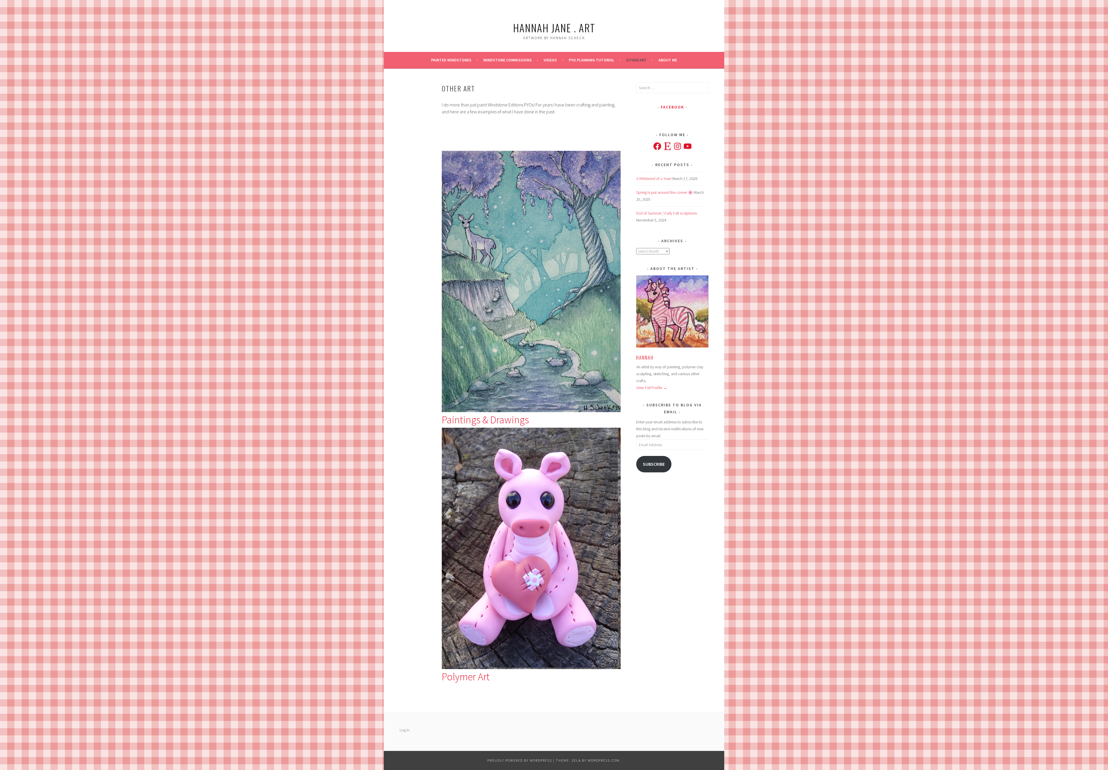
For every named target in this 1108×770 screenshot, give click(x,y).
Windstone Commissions (507, 60)
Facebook (672, 107)
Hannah (645, 357)
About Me (667, 60)
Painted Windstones (451, 60)
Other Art (636, 60)
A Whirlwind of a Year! (653, 178)
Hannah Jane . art (554, 27)
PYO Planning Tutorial (591, 60)
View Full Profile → (651, 387)
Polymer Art (466, 676)
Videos (550, 60)
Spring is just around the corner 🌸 (664, 192)
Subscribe (654, 464)
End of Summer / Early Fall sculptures (666, 213)
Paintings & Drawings (485, 419)
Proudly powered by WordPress (519, 760)
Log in (404, 730)
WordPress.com (603, 760)
